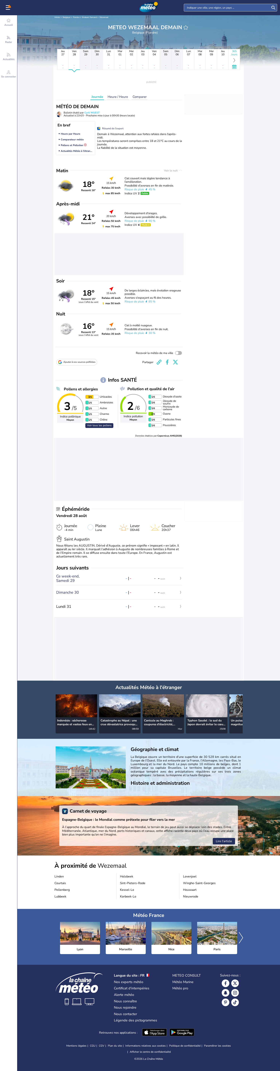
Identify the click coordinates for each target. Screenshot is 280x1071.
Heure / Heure (118, 97)
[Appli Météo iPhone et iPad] (154, 1032)
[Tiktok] (235, 1002)
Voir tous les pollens (99, 425)
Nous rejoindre (125, 1007)
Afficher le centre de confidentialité (150, 1051)
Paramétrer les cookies (217, 1045)
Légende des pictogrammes (135, 1020)
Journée (97, 97)
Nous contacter (125, 1014)
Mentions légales (76, 1046)
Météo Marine (183, 982)
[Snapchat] (225, 993)
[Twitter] (235, 983)
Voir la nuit (171, 170)
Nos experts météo (128, 982)
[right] (240, 710)
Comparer (140, 97)
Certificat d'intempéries (131, 988)
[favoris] (185, 27)
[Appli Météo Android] (182, 1032)
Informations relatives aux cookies (145, 1046)
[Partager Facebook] (167, 362)
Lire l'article (224, 841)
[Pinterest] (225, 1002)
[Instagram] (235, 993)
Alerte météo (124, 994)
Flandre (76, 17)
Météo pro (180, 988)
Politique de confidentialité (185, 1046)
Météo (57, 17)
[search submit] (273, 7)
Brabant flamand (89, 17)
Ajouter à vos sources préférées (79, 361)
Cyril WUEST (92, 112)
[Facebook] (225, 983)
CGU (92, 1046)
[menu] (9, 8)
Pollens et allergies (81, 389)
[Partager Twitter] (175, 362)
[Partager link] (159, 362)
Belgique (66, 17)
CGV (101, 1046)
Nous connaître (125, 1001)
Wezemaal (103, 17)
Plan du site (115, 1046)
